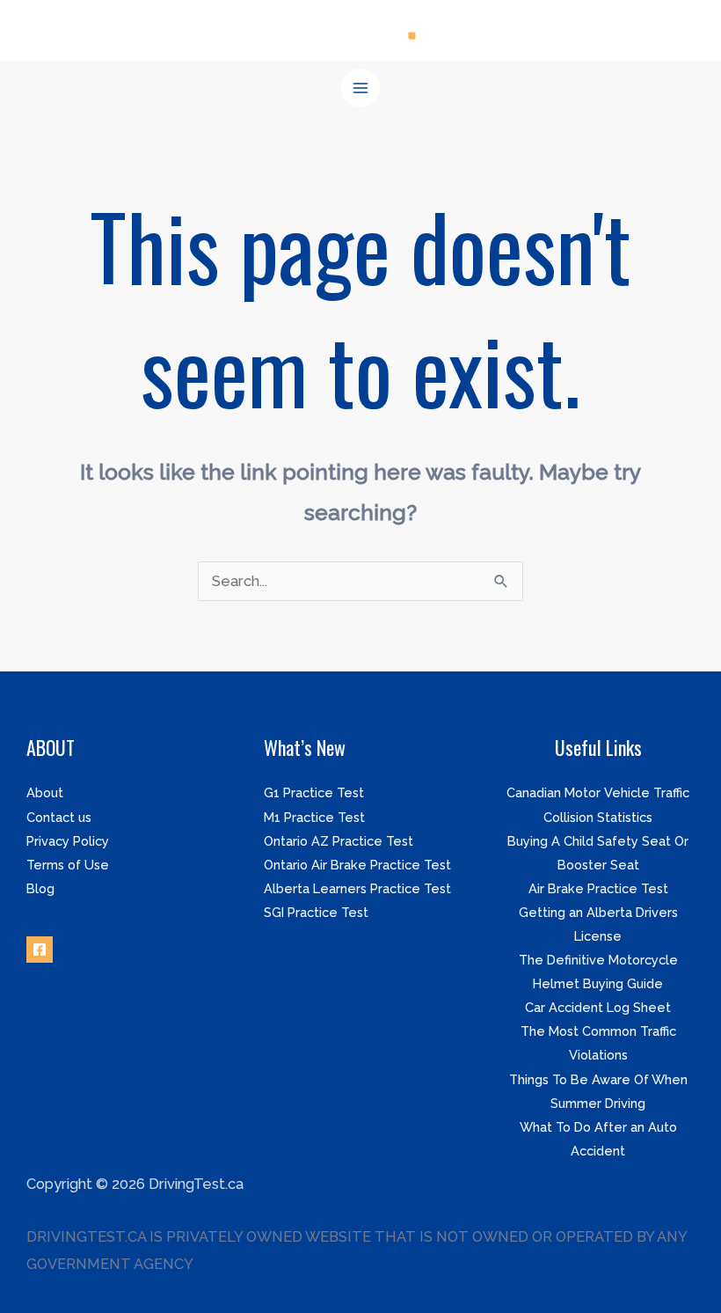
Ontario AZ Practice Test (338, 840)
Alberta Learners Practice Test (357, 888)
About (44, 792)
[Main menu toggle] (361, 88)
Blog (40, 888)
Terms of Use (67, 864)
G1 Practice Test (314, 792)
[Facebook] (39, 949)
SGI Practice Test (316, 912)
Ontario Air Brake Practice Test (357, 864)
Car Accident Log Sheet (598, 1007)
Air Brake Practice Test (598, 888)
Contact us (58, 817)
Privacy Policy (67, 840)
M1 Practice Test (314, 817)
